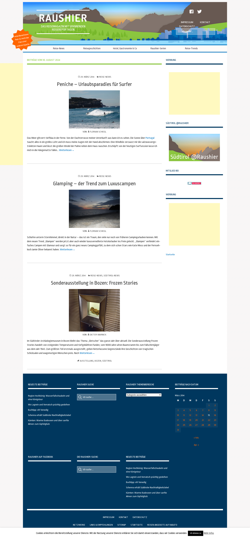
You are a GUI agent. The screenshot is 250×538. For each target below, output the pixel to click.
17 (178, 420)
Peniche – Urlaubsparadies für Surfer (94, 84)
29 (209, 425)
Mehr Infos (209, 533)
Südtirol (107, 361)
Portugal (150, 138)
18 (184, 420)
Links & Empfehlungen (101, 525)
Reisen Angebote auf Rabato (162, 525)
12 (190, 415)
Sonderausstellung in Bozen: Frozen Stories (94, 283)
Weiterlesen (65, 150)
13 (196, 415)
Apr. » (196, 445)
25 (184, 425)
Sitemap (121, 525)
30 (215, 425)
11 (184, 415)
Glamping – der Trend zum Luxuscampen (94, 183)
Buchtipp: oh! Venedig (38, 410)
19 (190, 420)
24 (178, 425)
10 (178, 415)
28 (203, 425)
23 (215, 420)
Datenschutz (187, 26)
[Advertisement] (194, 93)
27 (196, 425)
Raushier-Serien (158, 48)
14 (203, 415)
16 (215, 415)
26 (190, 425)
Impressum (187, 22)
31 (178, 430)
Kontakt (205, 22)
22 (209, 420)
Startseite (170, 254)
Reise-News (58, 48)
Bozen (98, 361)
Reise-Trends (191, 48)
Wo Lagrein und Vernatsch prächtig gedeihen (49, 404)
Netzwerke (79, 525)
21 (203, 420)
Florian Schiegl (98, 131)
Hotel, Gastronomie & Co (125, 48)
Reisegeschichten (92, 48)
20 (196, 420)
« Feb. (196, 437)
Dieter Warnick (98, 334)
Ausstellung (87, 361)
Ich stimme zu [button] (195, 533)
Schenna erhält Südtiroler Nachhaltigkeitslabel (49, 415)
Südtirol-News (112, 275)
